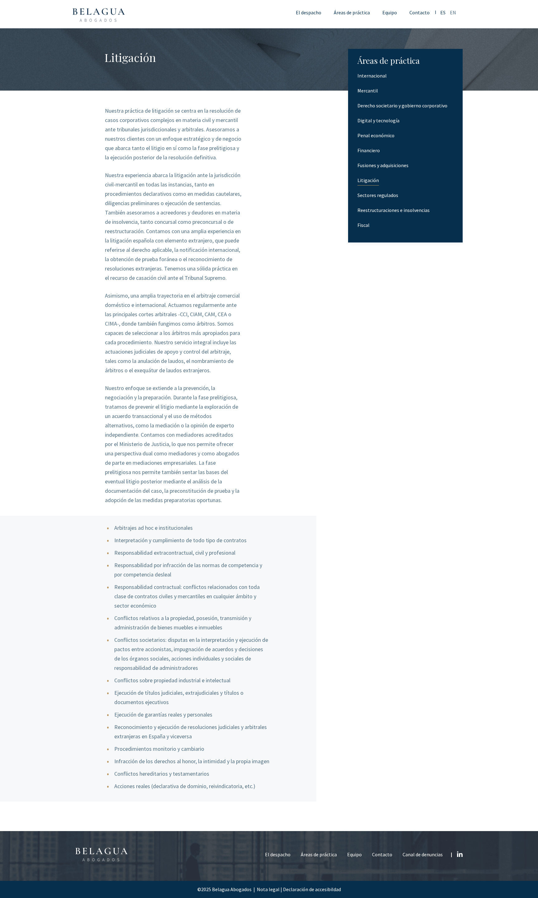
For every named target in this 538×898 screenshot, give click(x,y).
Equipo (354, 855)
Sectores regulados (377, 195)
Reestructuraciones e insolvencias (393, 210)
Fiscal (363, 225)
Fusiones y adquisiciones (382, 165)
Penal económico (375, 136)
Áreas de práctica (319, 855)
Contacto (382, 855)
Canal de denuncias (423, 855)
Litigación (368, 180)
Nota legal (268, 889)
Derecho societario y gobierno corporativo (402, 106)
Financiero (368, 150)
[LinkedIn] (460, 853)
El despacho (277, 855)
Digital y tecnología (378, 121)
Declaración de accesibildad (312, 889)
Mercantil (367, 91)
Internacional (372, 76)
